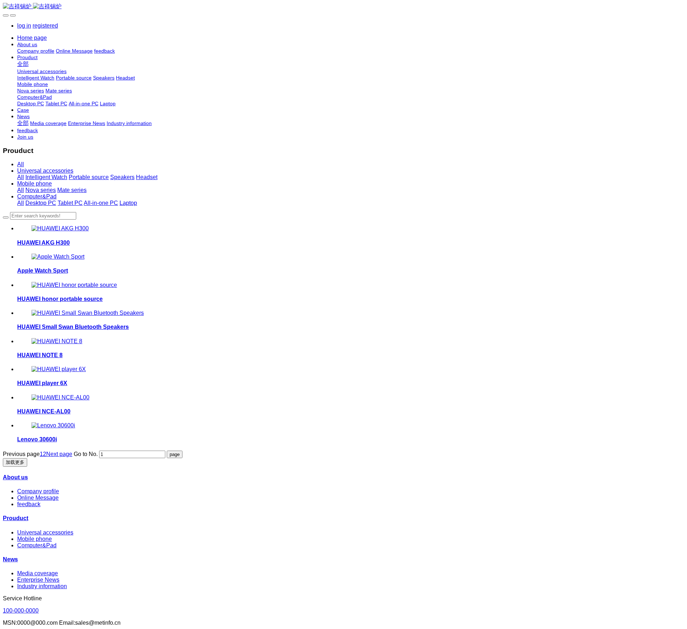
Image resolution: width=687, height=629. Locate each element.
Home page (32, 38)
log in (24, 26)
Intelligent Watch (46, 177)
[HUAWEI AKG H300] (60, 228)
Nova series (40, 190)
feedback (28, 504)
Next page (59, 454)
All (20, 164)
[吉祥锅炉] (343, 6)
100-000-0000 (21, 611)
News (10, 559)
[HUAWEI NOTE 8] (56, 341)
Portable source (89, 177)
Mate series (72, 190)
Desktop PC (40, 203)
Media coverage (37, 573)
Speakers (122, 177)
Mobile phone (34, 184)
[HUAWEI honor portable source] (74, 285)
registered (45, 26)
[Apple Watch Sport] (57, 257)
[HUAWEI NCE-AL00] (60, 397)
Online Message (38, 498)
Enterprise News (38, 580)
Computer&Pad (37, 196)
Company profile (38, 491)
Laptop (128, 203)
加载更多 (15, 462)
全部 (23, 64)
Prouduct (15, 518)
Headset (146, 177)
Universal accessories (45, 171)
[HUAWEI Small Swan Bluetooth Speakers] (87, 313)
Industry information (42, 586)
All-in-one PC (101, 203)
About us (15, 477)
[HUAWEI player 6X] (58, 369)
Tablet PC (70, 203)
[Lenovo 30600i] (53, 425)
